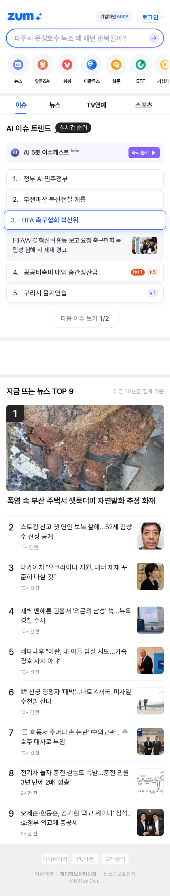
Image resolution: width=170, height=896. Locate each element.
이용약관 (44, 874)
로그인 (150, 17)
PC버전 (85, 859)
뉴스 (54, 105)
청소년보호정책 (119, 874)
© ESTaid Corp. (85, 881)
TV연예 (96, 105)
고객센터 (115, 859)
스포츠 (143, 105)
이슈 (20, 105)
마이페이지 (54, 859)
